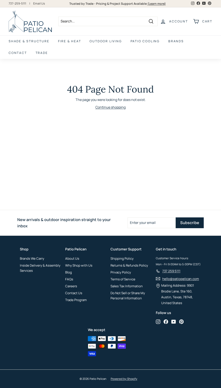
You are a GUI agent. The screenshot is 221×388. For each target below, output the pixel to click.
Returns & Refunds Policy (129, 265)
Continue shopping (110, 107)
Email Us (39, 3)
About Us (72, 258)
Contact (18, 53)
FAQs (69, 279)
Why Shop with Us (78, 265)
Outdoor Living (106, 41)
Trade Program (76, 300)
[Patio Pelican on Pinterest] (181, 321)
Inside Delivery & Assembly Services (40, 268)
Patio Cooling (145, 41)
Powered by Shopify (124, 379)
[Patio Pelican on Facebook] (166, 321)
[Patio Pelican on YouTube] (173, 321)
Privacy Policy (120, 272)
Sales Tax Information (126, 286)
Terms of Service (122, 279)
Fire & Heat (69, 41)
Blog (68, 272)
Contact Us (73, 293)
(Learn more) (156, 4)
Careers (71, 286)
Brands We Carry (32, 258)
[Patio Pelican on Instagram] (158, 321)
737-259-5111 (17, 3)
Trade (42, 53)
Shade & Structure (29, 41)
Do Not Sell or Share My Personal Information (127, 295)
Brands (176, 41)
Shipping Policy (122, 258)
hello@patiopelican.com (180, 278)
